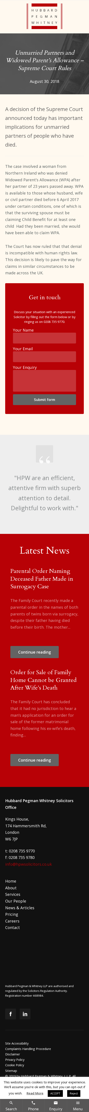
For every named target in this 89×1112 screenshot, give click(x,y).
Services (12, 894)
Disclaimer (12, 1054)
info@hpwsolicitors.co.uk (28, 864)
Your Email (23, 348)
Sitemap (11, 1070)
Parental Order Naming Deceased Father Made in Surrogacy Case (41, 578)
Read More (35, 1093)
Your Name (23, 330)
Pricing (11, 914)
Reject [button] (74, 1093)
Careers (12, 921)
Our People (15, 901)
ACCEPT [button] (55, 1093)
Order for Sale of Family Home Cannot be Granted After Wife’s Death (43, 680)
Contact (12, 927)
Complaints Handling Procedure (28, 1049)
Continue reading (34, 652)
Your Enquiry (25, 367)
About (11, 887)
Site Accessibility (17, 1043)
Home (10, 881)
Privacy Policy (14, 1059)
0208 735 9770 (54, 321)
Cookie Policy (14, 1065)
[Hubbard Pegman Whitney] (45, 16)
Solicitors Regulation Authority (47, 991)
